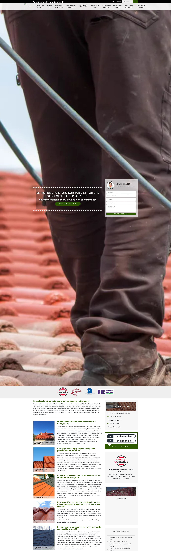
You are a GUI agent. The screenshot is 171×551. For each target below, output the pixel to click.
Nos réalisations (67, 204)
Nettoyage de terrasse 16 (129, 6)
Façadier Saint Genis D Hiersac (118, 541)
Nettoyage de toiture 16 (40, 6)
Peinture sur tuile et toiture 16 (83, 7)
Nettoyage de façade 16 (117, 6)
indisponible (41, 2)
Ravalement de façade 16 (106, 6)
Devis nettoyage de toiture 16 (71, 6)
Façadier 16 (49, 6)
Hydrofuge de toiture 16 (95, 6)
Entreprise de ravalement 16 (59, 6)
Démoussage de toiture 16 (140, 6)
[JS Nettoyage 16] (28, 6)
